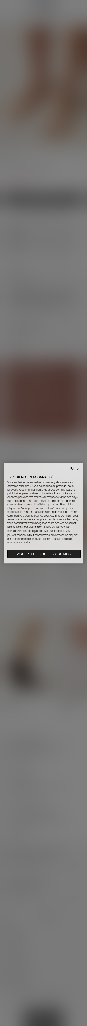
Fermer (75, 468)
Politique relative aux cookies (45, 531)
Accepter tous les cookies (44, 554)
